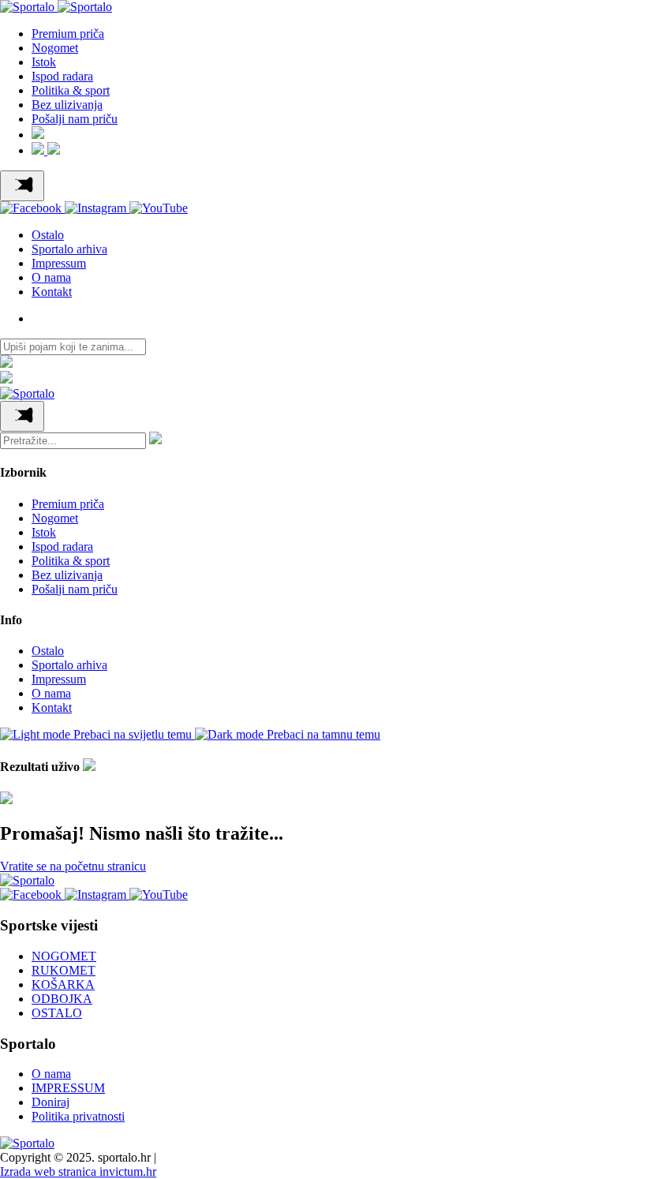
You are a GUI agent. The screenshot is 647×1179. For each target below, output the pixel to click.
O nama (51, 277)
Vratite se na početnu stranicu (73, 866)
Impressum (59, 263)
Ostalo (48, 234)
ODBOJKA (62, 998)
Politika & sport (71, 90)
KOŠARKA (63, 984)
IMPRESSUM (68, 1088)
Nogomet (55, 47)
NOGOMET (64, 956)
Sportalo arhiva (69, 249)
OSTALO (57, 1013)
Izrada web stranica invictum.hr (78, 1171)
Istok (44, 62)
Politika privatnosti (78, 1116)
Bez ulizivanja (67, 104)
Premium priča (68, 33)
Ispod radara (62, 76)
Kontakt (52, 291)
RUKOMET (63, 970)
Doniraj (50, 1102)
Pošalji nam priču (75, 118)
